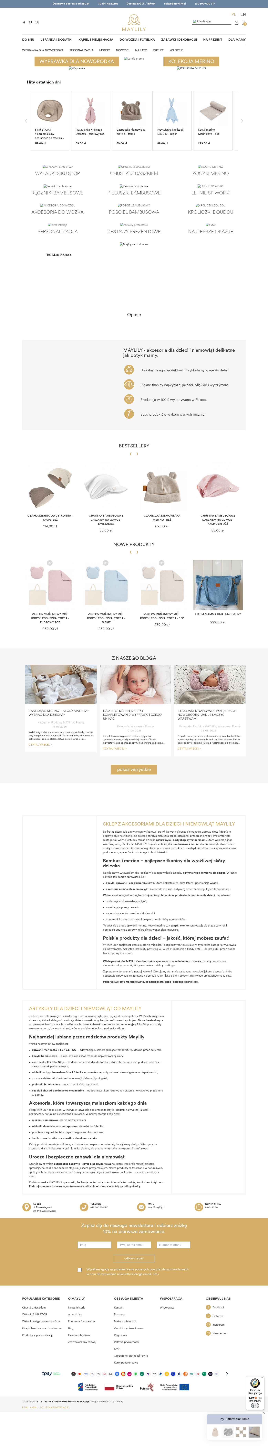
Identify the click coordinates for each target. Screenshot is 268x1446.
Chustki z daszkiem (34, 1307)
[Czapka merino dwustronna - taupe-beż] (50, 487)
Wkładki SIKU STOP (34, 1314)
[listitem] (49, 120)
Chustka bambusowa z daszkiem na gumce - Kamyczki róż (218, 520)
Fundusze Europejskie (81, 1321)
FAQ (116, 1349)
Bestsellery (134, 446)
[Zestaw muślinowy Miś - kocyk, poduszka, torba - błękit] (106, 585)
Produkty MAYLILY (62, 722)
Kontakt (118, 1307)
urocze (50, 1078)
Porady (80, 722)
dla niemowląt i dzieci (59, 1120)
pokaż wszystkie (134, 769)
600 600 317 (207, 3)
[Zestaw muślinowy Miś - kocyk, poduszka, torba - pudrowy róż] (50, 585)
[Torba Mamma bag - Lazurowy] (218, 585)
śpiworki (122, 883)
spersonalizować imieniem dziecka (178, 961)
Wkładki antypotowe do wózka (41, 1321)
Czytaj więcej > (40, 744)
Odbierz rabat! (134, 1258)
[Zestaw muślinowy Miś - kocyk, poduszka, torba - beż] (162, 585)
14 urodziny (75, 1314)
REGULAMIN (29, 1408)
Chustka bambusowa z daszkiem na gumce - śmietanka (106, 520)
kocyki (110, 883)
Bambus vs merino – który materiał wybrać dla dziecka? (59, 713)
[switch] (255, 1405)
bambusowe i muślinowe (59, 1138)
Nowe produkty (134, 544)
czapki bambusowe (141, 883)
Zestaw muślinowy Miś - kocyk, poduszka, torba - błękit (106, 618)
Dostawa (119, 1314)
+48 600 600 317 (99, 1207)
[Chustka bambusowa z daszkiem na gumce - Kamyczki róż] (218, 487)
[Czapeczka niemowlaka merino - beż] (162, 487)
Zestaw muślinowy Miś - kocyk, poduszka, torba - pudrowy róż (50, 618)
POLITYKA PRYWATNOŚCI (55, 1408)
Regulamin (120, 1335)
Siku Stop (58, 1062)
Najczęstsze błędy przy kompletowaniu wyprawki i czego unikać (132, 714)
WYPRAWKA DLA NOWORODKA (76, 62)
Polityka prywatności (126, 1342)
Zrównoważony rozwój (82, 1342)
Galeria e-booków (79, 1335)
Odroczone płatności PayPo (131, 1355)
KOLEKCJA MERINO (191, 62)
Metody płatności (125, 1321)
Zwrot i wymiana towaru (129, 1328)
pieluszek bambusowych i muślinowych (57, 1024)
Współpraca (167, 1307)
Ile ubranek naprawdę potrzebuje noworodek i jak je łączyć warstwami (207, 714)
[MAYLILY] (134, 22)
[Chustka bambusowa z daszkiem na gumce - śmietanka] (106, 487)
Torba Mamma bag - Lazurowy (218, 614)
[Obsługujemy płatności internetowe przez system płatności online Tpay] (134, 1374)
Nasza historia (76, 1307)
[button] (26, 120)
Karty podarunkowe (126, 1362)
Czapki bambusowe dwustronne (42, 1328)
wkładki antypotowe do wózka (52, 1072)
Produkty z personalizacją (37, 1335)
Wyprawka (137, 726)
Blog (71, 1328)
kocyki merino (156, 925)
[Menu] (261, 1378)
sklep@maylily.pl (175, 3)
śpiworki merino (136, 925)
